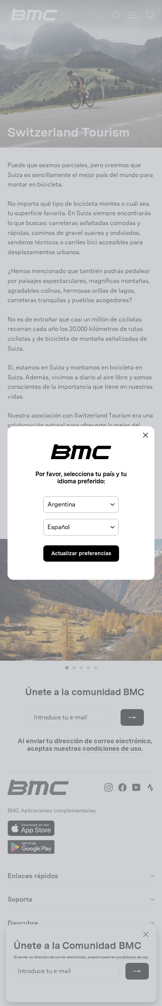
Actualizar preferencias (81, 553)
